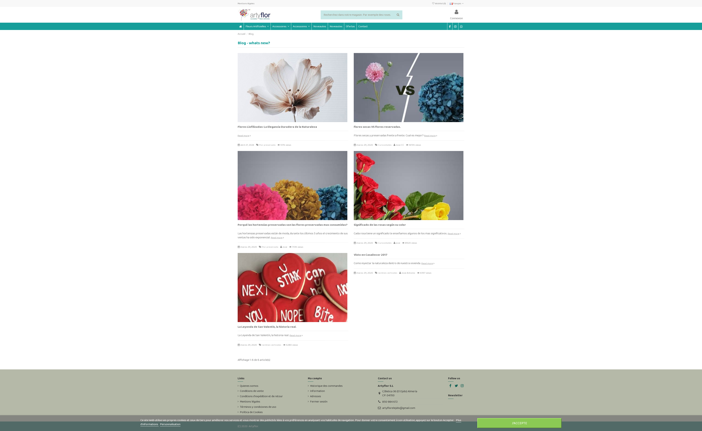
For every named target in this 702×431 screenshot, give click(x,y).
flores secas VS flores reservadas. (377, 127)
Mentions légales (246, 3)
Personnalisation (170, 424)
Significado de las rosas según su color (380, 225)
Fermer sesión (318, 402)
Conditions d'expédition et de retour (261, 396)
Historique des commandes (326, 386)
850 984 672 (390, 402)
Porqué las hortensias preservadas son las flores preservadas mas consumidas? (293, 225)
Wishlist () (440, 3)
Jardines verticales (271, 345)
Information (317, 391)
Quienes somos (249, 386)
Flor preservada (267, 145)
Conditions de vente (252, 391)
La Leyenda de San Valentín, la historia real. (267, 327)
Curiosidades (385, 145)
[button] (281, 26)
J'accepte (519, 423)
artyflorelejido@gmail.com (398, 408)
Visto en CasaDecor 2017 (370, 255)
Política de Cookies (251, 412)
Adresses (315, 396)
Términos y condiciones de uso (258, 407)
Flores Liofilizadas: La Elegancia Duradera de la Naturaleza (277, 127)
